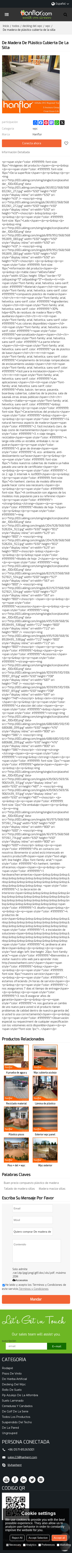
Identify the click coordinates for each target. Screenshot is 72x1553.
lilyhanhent (15, 1465)
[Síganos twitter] (32, 1479)
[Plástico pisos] (16, 1119)
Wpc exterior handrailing (45, 1166)
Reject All (17, 1537)
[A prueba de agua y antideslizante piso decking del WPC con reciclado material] (16, 1057)
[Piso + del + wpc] (16, 1150)
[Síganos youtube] (6, 1479)
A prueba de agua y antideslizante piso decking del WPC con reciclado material (16, 1073)
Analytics (31, 1544)
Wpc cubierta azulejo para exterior (45, 1073)
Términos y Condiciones (34, 1289)
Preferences (48, 1544)
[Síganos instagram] (40, 1479)
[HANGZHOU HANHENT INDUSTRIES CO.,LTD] (36, 14)
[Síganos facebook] (15, 1479)
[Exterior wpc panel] (45, 1119)
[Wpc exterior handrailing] (45, 1150)
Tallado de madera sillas (19, 1189)
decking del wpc (32, 26)
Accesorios (21, 1280)
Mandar (36, 1299)
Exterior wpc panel (45, 1134)
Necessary (15, 1544)
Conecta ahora (31, 143)
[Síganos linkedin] (23, 1479)
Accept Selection (38, 1537)
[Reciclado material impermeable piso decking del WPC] (16, 1088)
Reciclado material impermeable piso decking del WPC (16, 1104)
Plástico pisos (16, 1134)
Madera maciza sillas (52, 1189)
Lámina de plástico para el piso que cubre (45, 1104)
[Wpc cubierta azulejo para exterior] (45, 1057)
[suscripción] (56, 1346)
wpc (47, 26)
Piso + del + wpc (16, 1165)
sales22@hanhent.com (22, 1457)
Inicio (6, 26)
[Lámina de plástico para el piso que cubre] (45, 1088)
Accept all (59, 1537)
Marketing (65, 1544)
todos (15, 26)
